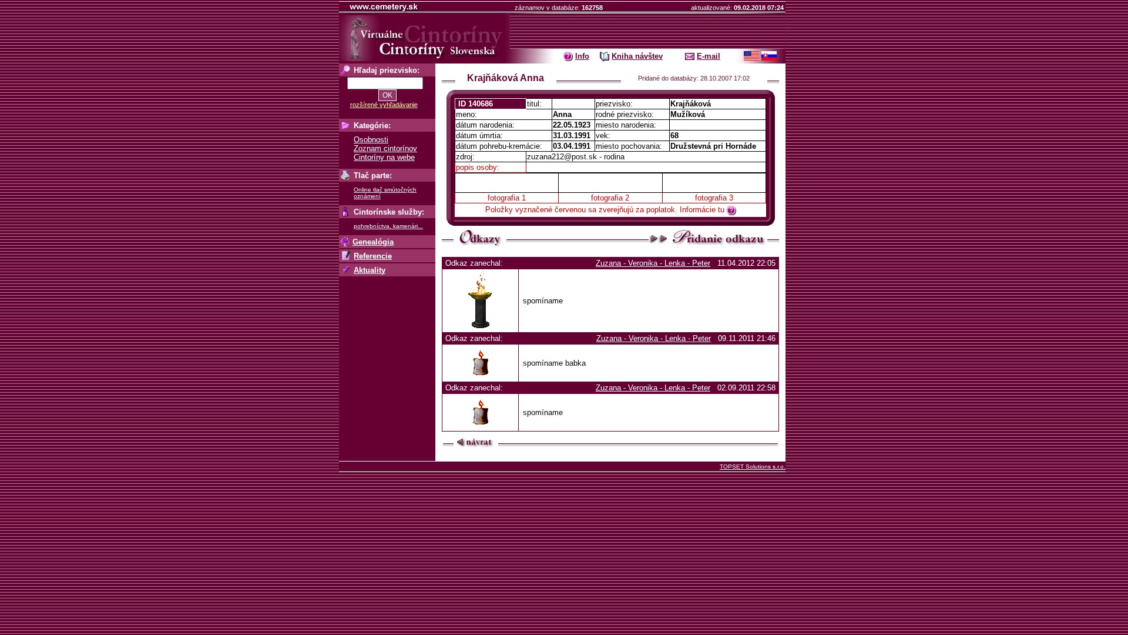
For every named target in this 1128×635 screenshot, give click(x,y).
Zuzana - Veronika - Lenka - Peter (653, 263)
